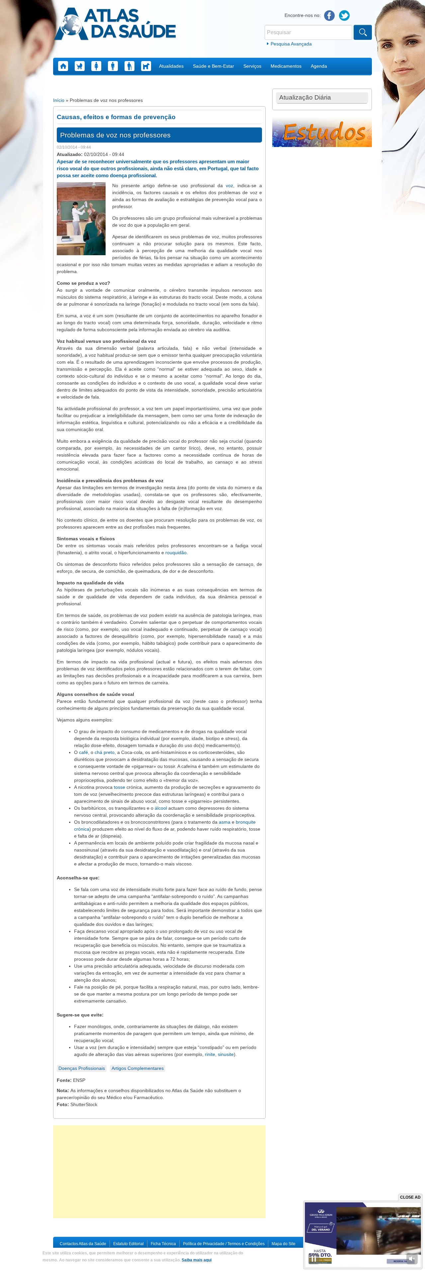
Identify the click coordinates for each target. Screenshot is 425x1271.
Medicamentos (286, 66)
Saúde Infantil (79, 66)
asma (224, 822)
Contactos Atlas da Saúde (83, 1243)
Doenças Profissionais (81, 1068)
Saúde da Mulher (96, 66)
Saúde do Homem (113, 66)
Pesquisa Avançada (291, 43)
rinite (210, 1054)
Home (63, 66)
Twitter (344, 16)
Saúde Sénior (129, 66)
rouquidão (176, 552)
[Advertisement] (159, 1171)
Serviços (252, 66)
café (83, 752)
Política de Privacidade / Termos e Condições (224, 1243)
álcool (161, 808)
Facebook (329, 16)
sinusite (226, 1054)
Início (58, 100)
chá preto (105, 752)
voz (229, 185)
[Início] (115, 25)
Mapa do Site (284, 1243)
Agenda (319, 66)
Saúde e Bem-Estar (213, 66)
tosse (119, 787)
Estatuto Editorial (128, 1243)
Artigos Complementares (138, 1068)
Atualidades (171, 66)
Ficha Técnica (163, 1243)
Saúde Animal (146, 66)
